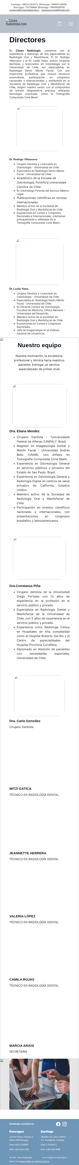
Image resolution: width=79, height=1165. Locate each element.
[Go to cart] (59, 24)
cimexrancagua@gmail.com (55, 10)
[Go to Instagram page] (64, 1124)
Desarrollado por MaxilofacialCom (34, 1161)
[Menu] (71, 23)
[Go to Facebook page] (58, 1124)
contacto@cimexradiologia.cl (24, 10)
